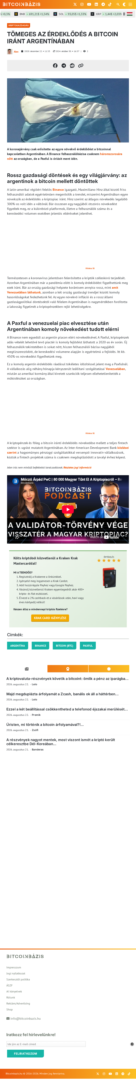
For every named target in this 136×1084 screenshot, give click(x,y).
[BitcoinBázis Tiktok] (110, 4)
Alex (16, 51)
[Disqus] (68, 803)
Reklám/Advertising (18, 1003)
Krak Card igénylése (50, 618)
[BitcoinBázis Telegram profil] (103, 4)
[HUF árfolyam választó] (129, 14)
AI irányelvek (14, 991)
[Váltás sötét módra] (124, 4)
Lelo (34, 684)
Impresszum (13, 967)
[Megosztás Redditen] (72, 65)
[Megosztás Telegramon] (64, 65)
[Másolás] (81, 65)
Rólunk (10, 997)
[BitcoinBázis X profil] (75, 4)
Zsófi (35, 730)
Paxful (88, 645)
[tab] (26, 668)
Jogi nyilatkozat (15, 973)
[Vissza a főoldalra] (21, 3)
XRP (100, 14)
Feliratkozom (25, 1053)
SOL (64, 14)
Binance (58, 190)
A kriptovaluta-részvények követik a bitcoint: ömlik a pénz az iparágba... (67, 679)
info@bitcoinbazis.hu (25, 1018)
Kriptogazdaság (18, 25)
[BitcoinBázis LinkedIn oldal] (96, 4)
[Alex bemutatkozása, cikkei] (9, 51)
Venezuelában (115, 369)
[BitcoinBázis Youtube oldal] (89, 4)
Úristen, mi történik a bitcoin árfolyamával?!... (45, 724)
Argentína (17, 645)
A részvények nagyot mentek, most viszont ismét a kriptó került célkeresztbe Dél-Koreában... (60, 742)
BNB (26, 14)
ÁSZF (9, 985)
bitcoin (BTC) (64, 645)
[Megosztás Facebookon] (55, 65)
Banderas (38, 749)
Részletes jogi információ (77, 467)
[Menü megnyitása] (130, 4)
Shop (9, 1009)
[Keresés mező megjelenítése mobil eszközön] (118, 4)
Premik (36, 714)
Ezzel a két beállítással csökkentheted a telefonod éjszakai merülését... (67, 709)
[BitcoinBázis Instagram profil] (82, 4)
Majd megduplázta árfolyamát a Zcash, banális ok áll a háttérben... (62, 694)
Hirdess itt (90, 268)
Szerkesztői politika (18, 979)
